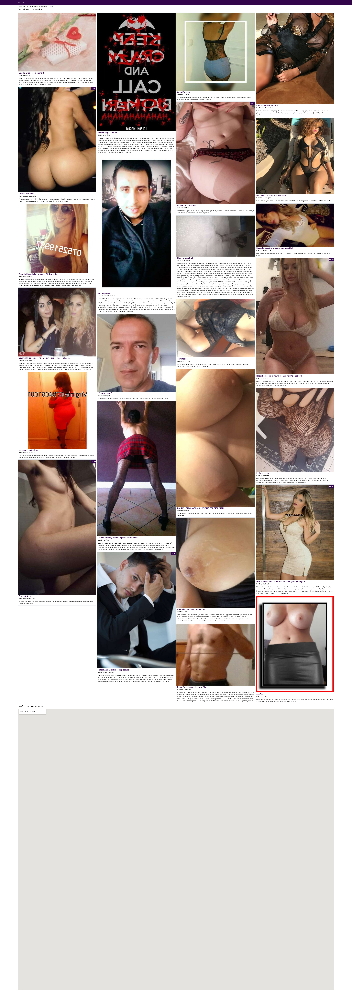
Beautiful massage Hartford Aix (191, 687)
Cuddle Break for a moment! (31, 73)
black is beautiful (185, 258)
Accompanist (104, 293)
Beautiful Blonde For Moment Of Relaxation (38, 274)
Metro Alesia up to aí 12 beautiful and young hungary (280, 581)
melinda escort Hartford (267, 105)
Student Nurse (25, 596)
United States (34, 6)
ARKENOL (21, 2)
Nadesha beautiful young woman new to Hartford (279, 376)
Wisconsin (43, 6)
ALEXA (259, 694)
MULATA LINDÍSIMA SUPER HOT (271, 195)
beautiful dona (183, 92)
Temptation (182, 359)
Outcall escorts (23, 6)
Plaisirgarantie (262, 473)
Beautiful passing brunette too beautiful (274, 248)
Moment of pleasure (186, 205)
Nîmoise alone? (105, 393)
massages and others (28, 450)
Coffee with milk (26, 193)
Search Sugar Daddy (107, 133)
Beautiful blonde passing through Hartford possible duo (44, 358)
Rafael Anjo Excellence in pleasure (113, 670)
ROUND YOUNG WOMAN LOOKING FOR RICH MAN (200, 508)
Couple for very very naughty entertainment (118, 538)
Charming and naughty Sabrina (191, 609)
